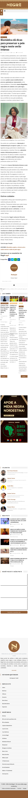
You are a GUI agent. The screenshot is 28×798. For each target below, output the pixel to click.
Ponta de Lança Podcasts (8, 764)
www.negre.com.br (6, 281)
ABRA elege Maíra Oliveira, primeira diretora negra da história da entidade (18, 531)
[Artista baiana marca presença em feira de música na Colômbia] (23, 298)
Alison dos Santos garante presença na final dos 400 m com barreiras (18, 520)
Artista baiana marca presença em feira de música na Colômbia (23, 313)
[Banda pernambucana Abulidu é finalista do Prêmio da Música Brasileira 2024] (5, 561)
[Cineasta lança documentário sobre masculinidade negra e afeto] (5, 550)
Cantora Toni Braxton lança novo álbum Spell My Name (5, 308)
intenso (16, 289)
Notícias (4, 690)
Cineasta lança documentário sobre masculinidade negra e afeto (18, 549)
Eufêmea (4, 738)
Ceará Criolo (5, 728)
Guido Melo (10, 486)
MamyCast (4, 745)
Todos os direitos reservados (9, 788)
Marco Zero (5, 751)
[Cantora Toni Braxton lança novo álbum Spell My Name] (5, 298)
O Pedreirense (5, 761)
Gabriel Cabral (11, 478)
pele (19, 289)
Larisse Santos (11, 493)
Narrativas (4, 700)
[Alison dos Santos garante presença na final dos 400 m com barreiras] (5, 521)
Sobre (3, 687)
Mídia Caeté (5, 757)
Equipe (24, 788)
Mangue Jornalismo (7, 748)
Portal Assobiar (6, 767)
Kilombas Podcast (6, 741)
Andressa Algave (4, 322)
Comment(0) (20, 52)
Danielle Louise (13, 325)
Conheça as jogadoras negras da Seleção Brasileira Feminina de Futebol (13, 310)
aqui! (7, 255)
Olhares (4, 694)
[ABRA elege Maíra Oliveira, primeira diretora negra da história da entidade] (5, 531)
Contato (19, 788)
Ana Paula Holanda (12, 471)
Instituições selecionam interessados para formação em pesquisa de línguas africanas (24, 376)
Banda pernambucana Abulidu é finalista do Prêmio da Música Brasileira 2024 (18, 560)
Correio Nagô (5, 735)
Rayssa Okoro (11, 507)
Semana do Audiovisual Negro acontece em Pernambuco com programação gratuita (18, 541)
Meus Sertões (5, 754)
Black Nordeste (6, 703)
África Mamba (5, 722)
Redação (13, 52)
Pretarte (4, 697)
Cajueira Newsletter (7, 725)
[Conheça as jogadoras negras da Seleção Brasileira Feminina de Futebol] (14, 298)
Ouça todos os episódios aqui (14, 612)
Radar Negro (13, 303)
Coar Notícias (5, 732)
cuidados (12, 289)
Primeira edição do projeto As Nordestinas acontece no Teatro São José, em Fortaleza (5, 376)
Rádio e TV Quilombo (7, 770)
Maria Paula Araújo (14, 536)
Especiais (4, 707)
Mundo (21, 306)
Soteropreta (5, 774)
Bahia (21, 303)
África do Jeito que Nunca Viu (9, 719)
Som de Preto (4, 303)
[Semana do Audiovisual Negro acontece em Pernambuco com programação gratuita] (5, 542)
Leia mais (14, 670)
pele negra (22, 289)
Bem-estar (3, 37)
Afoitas (4, 716)
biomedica (7, 289)
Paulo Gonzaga (11, 499)
